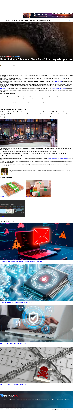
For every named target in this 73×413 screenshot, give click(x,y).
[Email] (22, 71)
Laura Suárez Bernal (7, 65)
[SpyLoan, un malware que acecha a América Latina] (36, 365)
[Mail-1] (66, 10)
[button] (69, 20)
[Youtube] (63, 10)
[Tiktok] (64, 10)
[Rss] (67, 10)
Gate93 (64, 88)
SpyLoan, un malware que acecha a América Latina (13, 384)
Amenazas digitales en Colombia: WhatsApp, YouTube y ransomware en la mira (21, 261)
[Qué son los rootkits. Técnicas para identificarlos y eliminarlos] (36, 282)
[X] (2, 71)
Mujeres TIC (13, 56)
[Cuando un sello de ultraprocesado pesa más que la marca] (38, 188)
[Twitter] (60, 10)
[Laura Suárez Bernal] (0, 65)
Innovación (8, 56)
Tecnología (17, 56)
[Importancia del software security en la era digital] (36, 323)
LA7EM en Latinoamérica (57, 88)
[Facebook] (57, 10)
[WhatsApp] (14, 71)
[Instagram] (58, 10)
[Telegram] (18, 71)
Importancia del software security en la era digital (13, 343)
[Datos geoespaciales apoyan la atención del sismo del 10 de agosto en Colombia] (12, 208)
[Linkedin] (61, 10)
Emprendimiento (3, 56)
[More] (26, 71)
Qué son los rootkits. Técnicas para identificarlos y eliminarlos (16, 302)
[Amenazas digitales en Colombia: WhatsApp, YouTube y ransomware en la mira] (36, 241)
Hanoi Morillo (2, 88)
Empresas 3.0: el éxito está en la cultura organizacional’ (58, 158)
